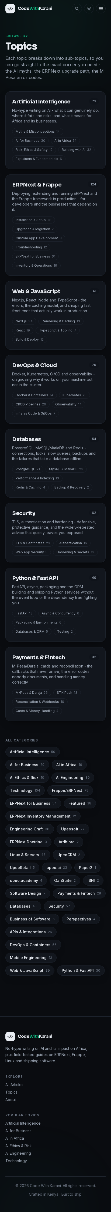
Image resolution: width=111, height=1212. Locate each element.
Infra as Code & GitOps (36, 413)
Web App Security (31, 552)
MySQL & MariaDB (66, 469)
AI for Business (30, 141)
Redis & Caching (30, 487)
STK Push (67, 693)
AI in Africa (65, 141)
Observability (68, 404)
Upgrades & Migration (35, 229)
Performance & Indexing (37, 478)
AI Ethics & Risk (18, 1145)
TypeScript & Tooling (57, 330)
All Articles (14, 1084)
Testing (65, 631)
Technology (16, 1160)
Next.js (24, 321)
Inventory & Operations (36, 265)
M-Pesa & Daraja (32, 693)
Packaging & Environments (38, 622)
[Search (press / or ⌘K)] (77, 8)
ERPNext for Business (35, 256)
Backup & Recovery (71, 487)
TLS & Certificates (33, 543)
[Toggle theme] (89, 8)
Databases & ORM (32, 631)
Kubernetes (74, 395)
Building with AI (76, 150)
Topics (11, 1092)
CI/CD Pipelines (31, 404)
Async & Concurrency (60, 613)
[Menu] (101, 8)
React (23, 330)
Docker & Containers (34, 395)
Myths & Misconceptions (38, 131)
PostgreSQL (28, 469)
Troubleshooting (31, 247)
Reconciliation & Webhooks (40, 702)
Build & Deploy (30, 339)
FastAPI (24, 613)
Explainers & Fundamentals (39, 159)
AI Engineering (18, 1153)
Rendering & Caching (61, 321)
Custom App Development (39, 238)
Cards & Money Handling (37, 711)
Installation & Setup (33, 220)
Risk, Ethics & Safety (34, 150)
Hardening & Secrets (75, 552)
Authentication (73, 543)
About (10, 1099)
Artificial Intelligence (23, 1123)
